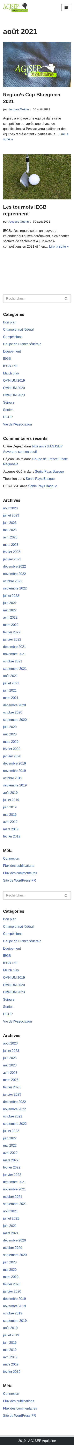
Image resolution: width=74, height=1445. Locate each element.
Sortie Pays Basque (49, 471)
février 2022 (11, 632)
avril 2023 (10, 537)
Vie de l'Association (17, 424)
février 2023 (11, 552)
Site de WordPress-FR (19, 880)
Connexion (11, 858)
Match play (11, 373)
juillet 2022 (11, 595)
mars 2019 (10, 829)
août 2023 (10, 508)
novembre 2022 (14, 574)
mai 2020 (10, 734)
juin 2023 (10, 523)
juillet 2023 (11, 515)
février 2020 (11, 749)
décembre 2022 (14, 566)
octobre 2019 (12, 778)
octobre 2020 (12, 712)
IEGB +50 (10, 366)
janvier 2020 (12, 756)
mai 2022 (10, 610)
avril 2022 (10, 617)
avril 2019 (10, 822)
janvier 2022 (12, 639)
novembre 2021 (14, 654)
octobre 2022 (12, 581)
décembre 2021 (14, 647)
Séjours (8, 402)
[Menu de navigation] (66, 7)
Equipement (12, 351)
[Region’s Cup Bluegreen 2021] (37, 64)
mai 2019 (10, 814)
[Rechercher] (66, 298)
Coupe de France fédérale (22, 344)
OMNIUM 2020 (14, 388)
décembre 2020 (14, 705)
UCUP (8, 417)
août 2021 (10, 676)
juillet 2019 (11, 800)
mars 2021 (10, 698)
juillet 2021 (11, 683)
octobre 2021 (12, 661)
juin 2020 (10, 727)
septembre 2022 (15, 588)
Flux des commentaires (20, 873)
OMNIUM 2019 (14, 380)
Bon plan (9, 322)
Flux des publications (18, 865)
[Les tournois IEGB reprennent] (37, 176)
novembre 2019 (14, 771)
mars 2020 (10, 741)
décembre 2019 (14, 763)
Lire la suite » (59, 246)
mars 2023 (10, 544)
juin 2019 (10, 807)
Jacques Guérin (18, 109)
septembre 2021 (15, 668)
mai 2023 (10, 530)
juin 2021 (10, 690)
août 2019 (10, 792)
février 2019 (11, 836)
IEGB (7, 358)
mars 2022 (10, 625)
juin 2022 (10, 603)
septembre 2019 (15, 785)
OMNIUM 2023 (14, 395)
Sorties (8, 410)
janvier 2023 (12, 559)
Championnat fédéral (18, 329)
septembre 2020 (15, 719)
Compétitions (12, 337)
